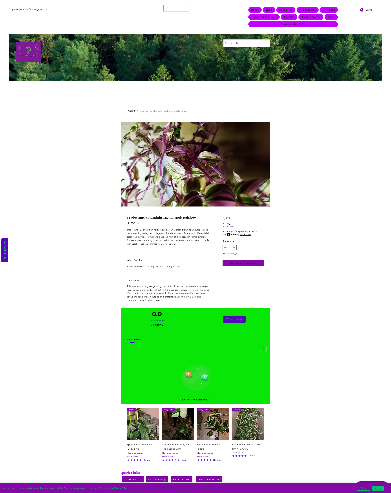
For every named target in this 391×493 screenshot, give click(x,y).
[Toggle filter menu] (263, 348)
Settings (363, 488)
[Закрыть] (387, 488)
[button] (285, 10)
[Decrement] (225, 247)
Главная (131, 110)
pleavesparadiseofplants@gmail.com (29, 9)
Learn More (245, 234)
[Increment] (234, 247)
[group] (195, 435)
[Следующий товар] (268, 424)
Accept (378, 488)
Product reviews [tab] (132, 339)
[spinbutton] (229, 247)
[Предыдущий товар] (122, 424)
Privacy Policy (120, 488)
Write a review (234, 319)
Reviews (5, 250)
